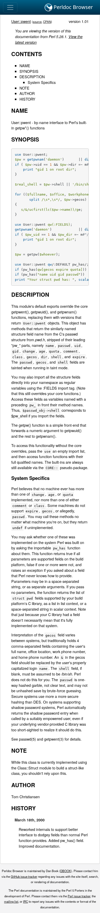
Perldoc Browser (72, 7)
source (37, 22)
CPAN (47, 22)
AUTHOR (27, 93)
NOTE (24, 88)
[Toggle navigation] (10, 7)
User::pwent (21, 21)
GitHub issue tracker (24, 876)
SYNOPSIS (28, 71)
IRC (25, 901)
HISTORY (27, 99)
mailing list (11, 901)
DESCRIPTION (32, 76)
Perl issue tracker (79, 896)
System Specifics (42, 82)
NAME (24, 65)
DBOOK (65, 871)
